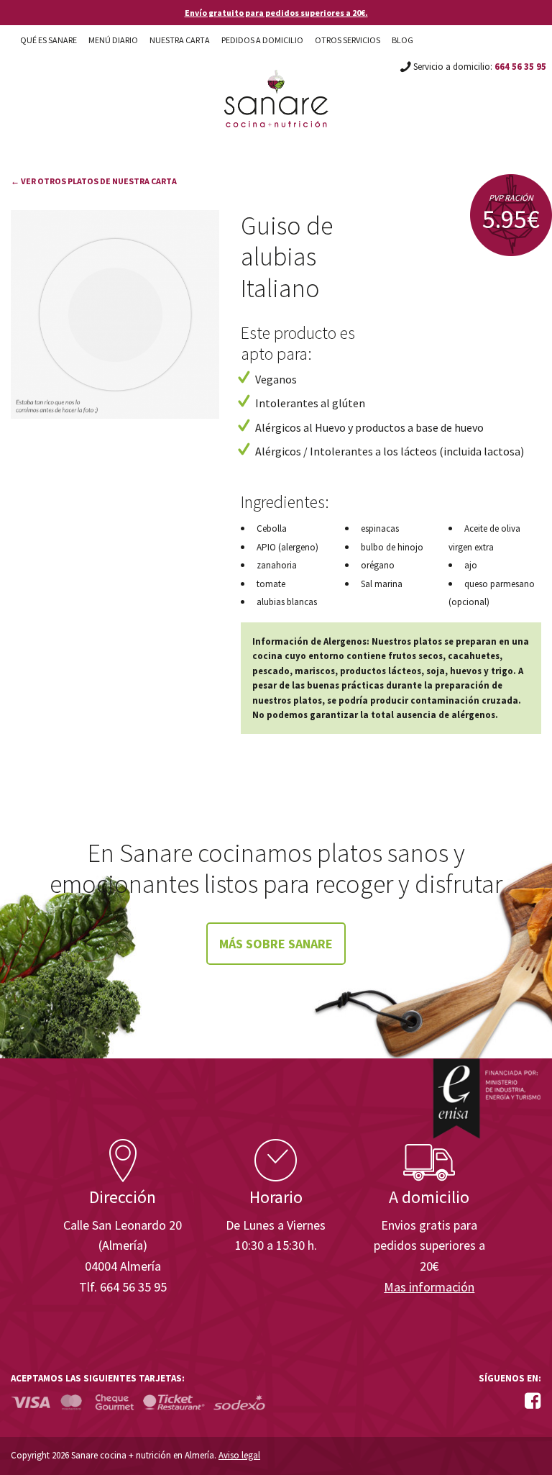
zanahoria (277, 565)
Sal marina (381, 584)
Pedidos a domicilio (262, 40)
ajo (470, 565)
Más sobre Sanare (276, 943)
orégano (378, 565)
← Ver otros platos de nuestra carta (94, 181)
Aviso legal (239, 1455)
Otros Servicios (347, 40)
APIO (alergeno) (287, 547)
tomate (271, 584)
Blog (402, 40)
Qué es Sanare (48, 40)
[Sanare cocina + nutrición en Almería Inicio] (276, 85)
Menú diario (113, 40)
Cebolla (272, 528)
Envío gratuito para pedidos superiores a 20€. (276, 12)
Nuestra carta (180, 40)
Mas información (429, 1287)
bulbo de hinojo (392, 547)
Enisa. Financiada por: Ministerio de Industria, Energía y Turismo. (486, 1098)
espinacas (380, 528)
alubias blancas (287, 602)
